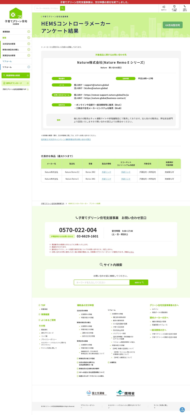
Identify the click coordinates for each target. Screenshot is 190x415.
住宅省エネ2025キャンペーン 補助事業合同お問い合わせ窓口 (66, 139)
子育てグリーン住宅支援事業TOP (52, 203)
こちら (131, 252)
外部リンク (106, 172)
